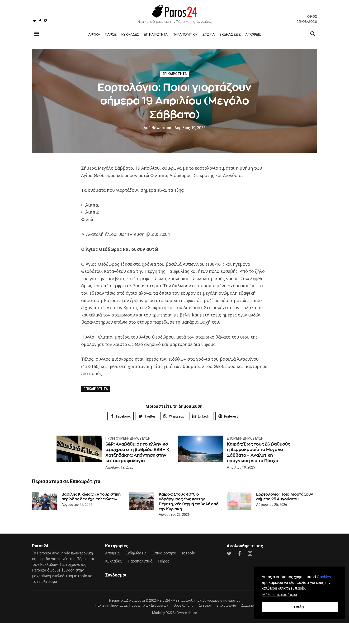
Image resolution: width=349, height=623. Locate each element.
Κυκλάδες (130, 34)
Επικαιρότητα (156, 34)
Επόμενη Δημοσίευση (245, 438)
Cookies (324, 577)
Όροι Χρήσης (183, 605)
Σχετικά (205, 605)
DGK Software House (181, 613)
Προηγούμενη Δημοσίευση (127, 438)
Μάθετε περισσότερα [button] (279, 595)
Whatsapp (176, 416)
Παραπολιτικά (185, 34)
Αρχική (94, 34)
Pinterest (231, 416)
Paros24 (163, 600)
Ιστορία (208, 34)
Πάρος (111, 34)
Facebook (123, 416)
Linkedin (204, 416)
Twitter (149, 416)
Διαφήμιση (249, 605)
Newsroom (157, 128)
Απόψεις (253, 34)
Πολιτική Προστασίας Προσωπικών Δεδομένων (131, 605)
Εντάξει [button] (300, 607)
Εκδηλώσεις (230, 34)
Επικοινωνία (226, 605)
